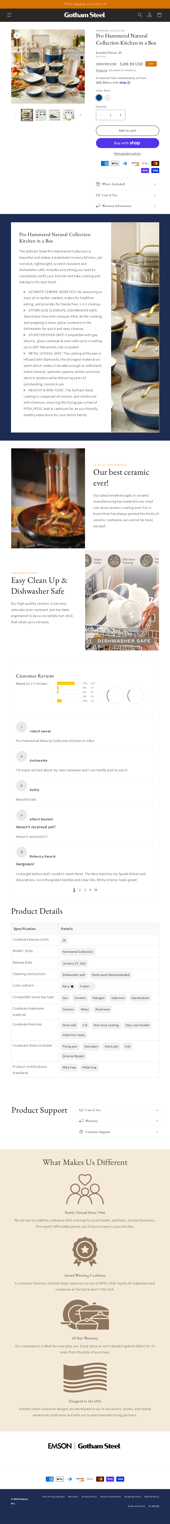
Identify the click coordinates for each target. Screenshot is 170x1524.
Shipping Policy (132, 1496)
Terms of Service (136, 1506)
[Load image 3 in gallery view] (54, 115)
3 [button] (85, 889)
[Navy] (99, 98)
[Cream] (107, 98)
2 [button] (80, 889)
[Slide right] (80, 115)
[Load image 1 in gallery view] (27, 115)
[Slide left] (15, 115)
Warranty (73, 1496)
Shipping (101, 70)
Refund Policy (151, 1496)
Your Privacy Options (53, 1496)
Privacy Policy (89, 1496)
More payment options (127, 153)
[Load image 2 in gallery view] (41, 115)
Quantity (101, 106)
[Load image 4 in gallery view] (68, 115)
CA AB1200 (153, 1506)
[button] (9, 15)
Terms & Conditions (110, 1496)
